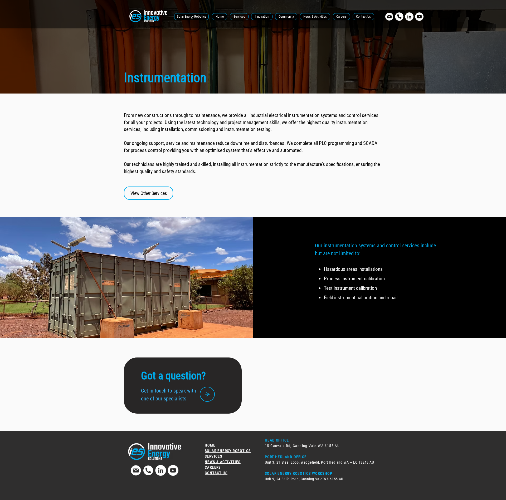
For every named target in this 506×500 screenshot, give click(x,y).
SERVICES (213, 456)
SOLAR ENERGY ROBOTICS (228, 451)
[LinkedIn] (409, 16)
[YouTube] (419, 16)
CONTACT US (216, 473)
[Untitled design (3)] (148, 470)
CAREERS (213, 467)
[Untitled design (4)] (389, 16)
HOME (210, 445)
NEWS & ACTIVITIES (223, 462)
